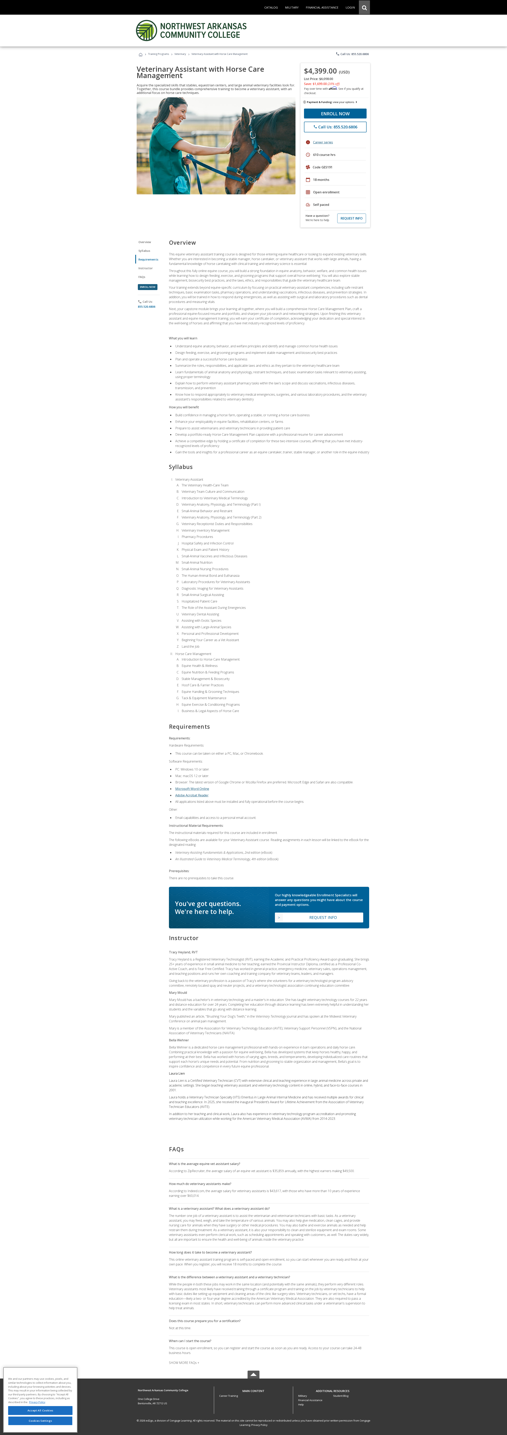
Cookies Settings (40, 1421)
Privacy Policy (259, 1425)
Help (301, 1404)
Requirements (148, 259)
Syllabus (144, 251)
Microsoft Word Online (192, 789)
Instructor (145, 268)
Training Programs (158, 54)
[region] (40, 1400)
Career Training (228, 1396)
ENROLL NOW (335, 113)
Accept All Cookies (40, 1410)
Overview (144, 242)
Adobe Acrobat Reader (192, 795)
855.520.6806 (146, 306)
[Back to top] (253, 1390)
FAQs (141, 277)
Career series (323, 142)
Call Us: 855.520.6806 (352, 54)
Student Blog (340, 1396)
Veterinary (180, 54)
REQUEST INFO (352, 218)
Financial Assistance (310, 1400)
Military (302, 1396)
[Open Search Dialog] (364, 7)
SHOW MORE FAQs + (184, 1363)
